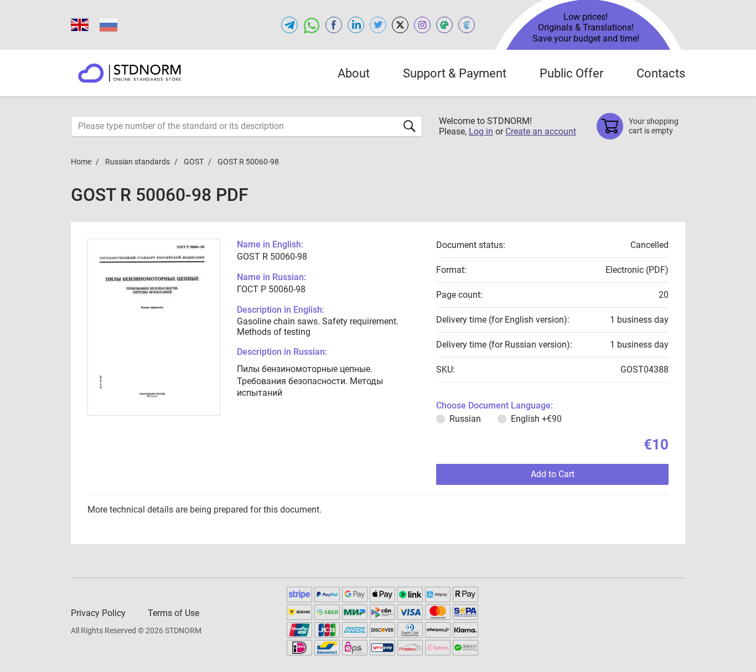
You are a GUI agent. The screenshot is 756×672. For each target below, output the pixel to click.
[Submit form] (409, 126)
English (536, 418)
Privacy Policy (98, 613)
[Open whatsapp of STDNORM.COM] (311, 25)
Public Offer (571, 73)
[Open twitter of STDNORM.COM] (378, 25)
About (354, 73)
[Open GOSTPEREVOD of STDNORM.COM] (444, 25)
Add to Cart (552, 474)
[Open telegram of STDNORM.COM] (289, 25)
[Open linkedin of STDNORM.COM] (356, 25)
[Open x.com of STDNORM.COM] (400, 25)
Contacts (660, 73)
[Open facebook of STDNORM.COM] (333, 25)
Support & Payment (454, 73)
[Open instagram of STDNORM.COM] (422, 25)
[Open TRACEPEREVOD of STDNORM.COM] (466, 25)
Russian (465, 418)
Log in (481, 131)
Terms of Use (173, 613)
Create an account (540, 131)
